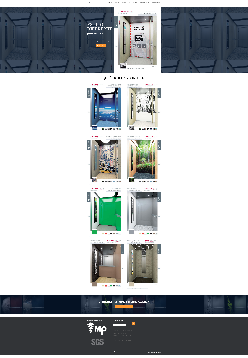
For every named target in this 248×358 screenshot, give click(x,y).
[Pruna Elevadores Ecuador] (89, 2)
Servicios (110, 2)
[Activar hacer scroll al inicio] (245, 355)
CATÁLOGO (117, 2)
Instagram (112, 352)
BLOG (130, 2)
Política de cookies (104, 352)
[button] (112, 2)
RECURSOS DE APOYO (156, 2)
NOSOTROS (124, 2)
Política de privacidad (93, 352)
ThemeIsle (159, 352)
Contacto (135, 2)
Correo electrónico (114, 352)
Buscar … (115, 322)
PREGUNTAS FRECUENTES (144, 2)
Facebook (110, 352)
